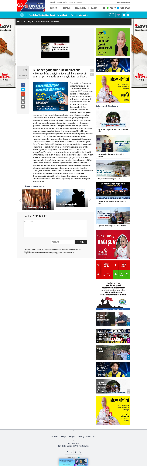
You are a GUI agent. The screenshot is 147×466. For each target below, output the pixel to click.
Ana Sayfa (52, 2)
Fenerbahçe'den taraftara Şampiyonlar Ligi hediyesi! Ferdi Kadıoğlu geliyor (58, 15)
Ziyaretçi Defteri (83, 437)
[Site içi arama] (128, 15)
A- (92, 74)
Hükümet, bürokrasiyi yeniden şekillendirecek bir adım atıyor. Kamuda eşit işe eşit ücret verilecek (60, 75)
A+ (91, 70)
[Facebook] (23, 85)
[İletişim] (124, 15)
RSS (94, 437)
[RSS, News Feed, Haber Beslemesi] (71, 452)
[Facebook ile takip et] (67, 452)
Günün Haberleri (62, 2)
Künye (63, 437)
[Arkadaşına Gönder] (23, 98)
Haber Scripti (71, 457)
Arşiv (71, 2)
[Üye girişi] (76, 452)
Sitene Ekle (78, 2)
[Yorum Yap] (23, 106)
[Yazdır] (23, 102)
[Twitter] (23, 89)
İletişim (72, 437)
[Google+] (23, 94)
